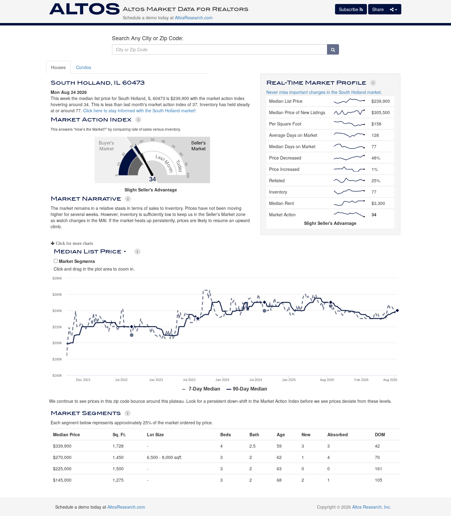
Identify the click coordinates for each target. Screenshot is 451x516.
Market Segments (76, 261)
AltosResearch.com (194, 17)
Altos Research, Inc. (371, 507)
